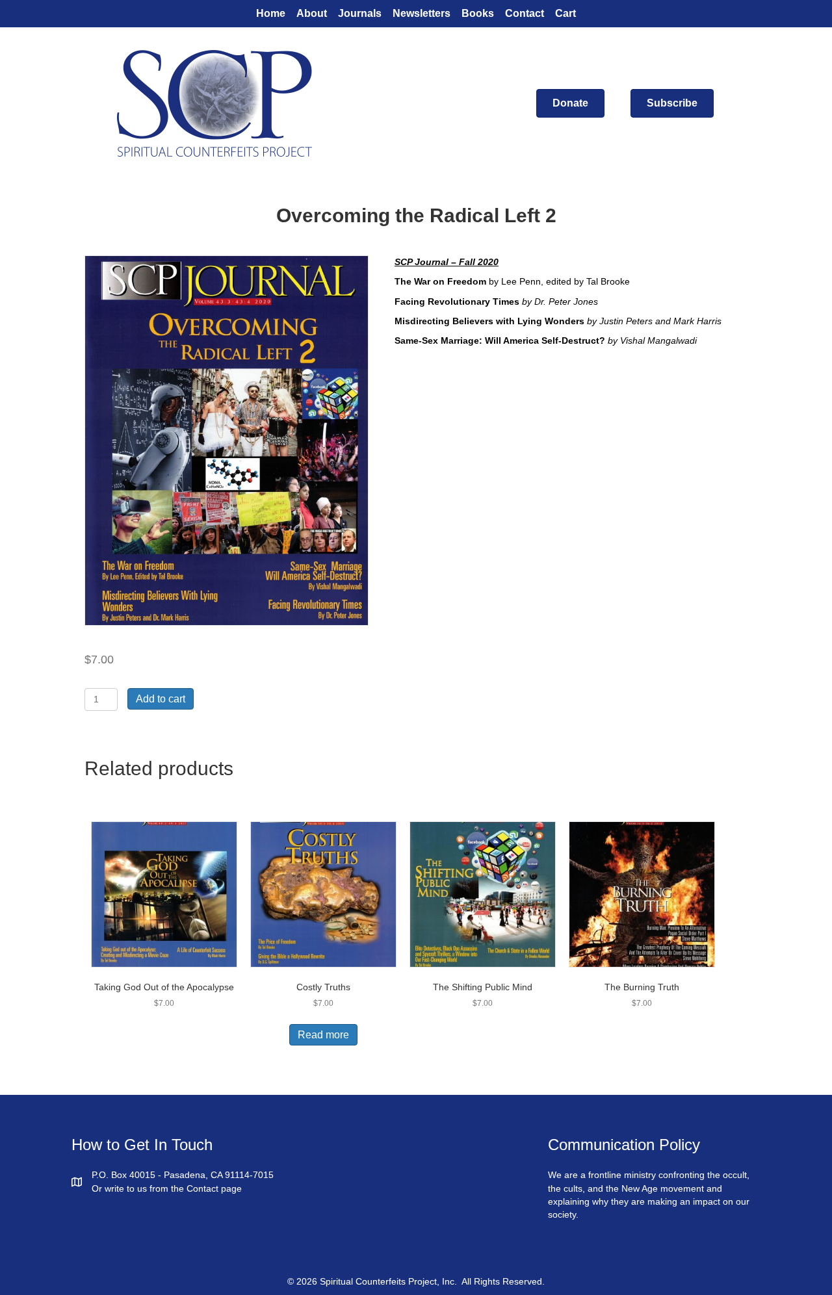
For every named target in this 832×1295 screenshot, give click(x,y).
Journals (360, 13)
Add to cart (160, 698)
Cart (565, 13)
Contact (524, 13)
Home (270, 13)
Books (478, 13)
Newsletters (421, 13)
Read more (323, 1034)
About (311, 13)
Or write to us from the (139, 1188)
